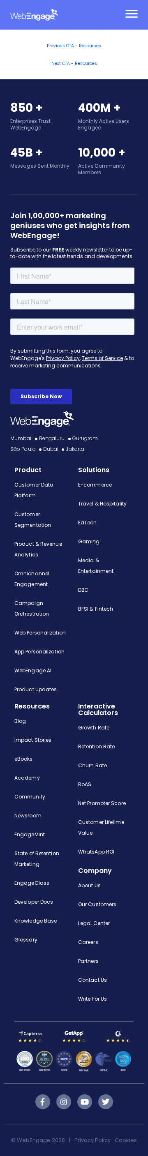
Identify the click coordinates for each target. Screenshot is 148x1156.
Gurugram (85, 438)
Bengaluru (52, 438)
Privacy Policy (92, 1140)
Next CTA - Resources (74, 63)
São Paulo (23, 448)
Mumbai (21, 438)
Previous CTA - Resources (74, 46)
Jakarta (75, 448)
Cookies (126, 1140)
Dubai (51, 448)
